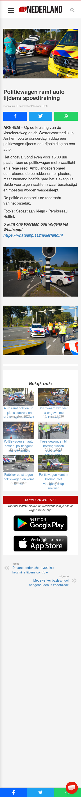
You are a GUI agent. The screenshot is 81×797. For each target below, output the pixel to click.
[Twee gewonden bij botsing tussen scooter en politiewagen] (53, 430)
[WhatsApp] (66, 116)
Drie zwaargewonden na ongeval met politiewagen (53, 412)
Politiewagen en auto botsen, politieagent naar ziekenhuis (19, 446)
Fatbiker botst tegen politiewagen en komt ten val (19, 479)
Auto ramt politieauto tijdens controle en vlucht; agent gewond (18, 412)
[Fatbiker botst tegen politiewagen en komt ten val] (18, 463)
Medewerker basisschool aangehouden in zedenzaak (49, 580)
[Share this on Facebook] (15, 116)
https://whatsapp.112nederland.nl (33, 235)
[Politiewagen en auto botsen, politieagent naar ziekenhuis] (18, 430)
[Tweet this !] (40, 116)
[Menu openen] (10, 10)
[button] (72, 788)
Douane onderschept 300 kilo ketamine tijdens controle (33, 568)
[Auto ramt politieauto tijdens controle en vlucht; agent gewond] (18, 397)
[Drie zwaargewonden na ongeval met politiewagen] (53, 397)
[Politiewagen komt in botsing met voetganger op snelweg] (53, 463)
